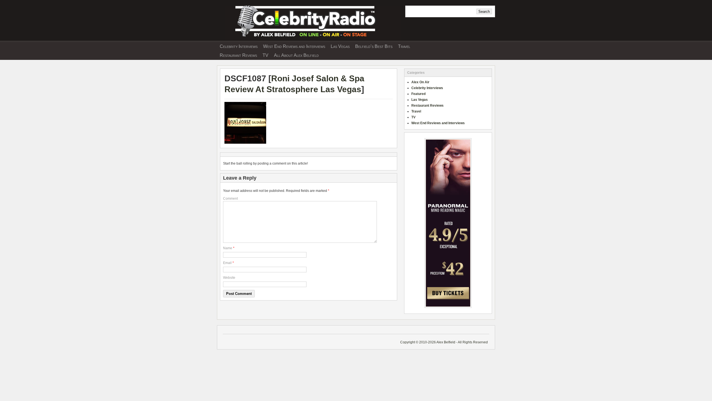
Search (484, 11)
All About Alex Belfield (296, 55)
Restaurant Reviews (238, 55)
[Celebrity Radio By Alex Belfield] (309, 39)
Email (227, 263)
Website (229, 278)
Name (227, 248)
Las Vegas (340, 46)
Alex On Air (420, 82)
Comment (230, 198)
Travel (404, 46)
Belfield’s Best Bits (373, 46)
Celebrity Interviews (239, 46)
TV (265, 55)
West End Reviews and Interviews (294, 46)
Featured (418, 94)
